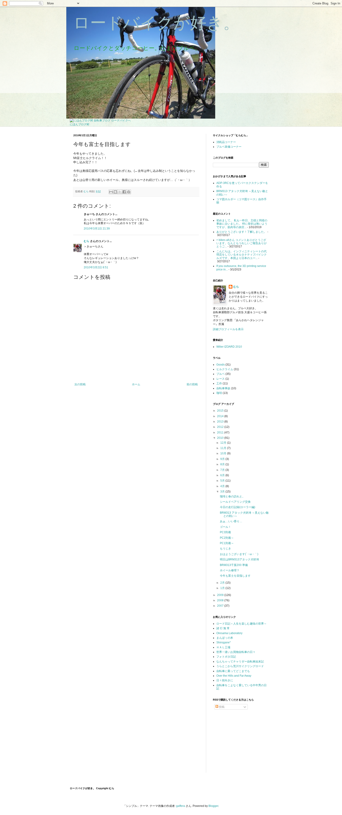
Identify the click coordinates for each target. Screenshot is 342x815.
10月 (223, 453)
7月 (222, 470)
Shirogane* (223, 642)
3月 (222, 491)
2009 (220, 595)
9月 (222, 459)
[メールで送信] (111, 192)
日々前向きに (224, 680)
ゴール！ (225, 527)
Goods (220, 364)
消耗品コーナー (226, 142)
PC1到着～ (227, 543)
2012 (220, 427)
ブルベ (220, 374)
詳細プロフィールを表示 (228, 329)
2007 (220, 605)
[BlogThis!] (115, 192)
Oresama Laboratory (229, 633)
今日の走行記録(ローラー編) (237, 507)
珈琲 (219, 393)
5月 (222, 480)
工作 (219, 383)
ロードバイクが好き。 (156, 23)
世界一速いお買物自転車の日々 (235, 652)
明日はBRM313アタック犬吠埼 (239, 559)
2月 (222, 582)
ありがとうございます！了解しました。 (241, 231)
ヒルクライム (224, 369)
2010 (220, 437)
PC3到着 (225, 532)
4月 (222, 486)
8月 (222, 464)
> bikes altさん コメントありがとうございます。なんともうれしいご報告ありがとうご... (241, 243)
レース (220, 378)
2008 (220, 600)
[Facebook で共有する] (124, 192)
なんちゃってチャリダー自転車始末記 (240, 661)
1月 (222, 588)
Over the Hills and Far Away (233, 675)
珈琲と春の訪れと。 (232, 496)
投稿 (221, 707)
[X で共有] (119, 192)
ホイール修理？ (229, 570)
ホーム (136, 384)
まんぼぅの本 (224, 637)
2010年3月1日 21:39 (97, 228)
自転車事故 (223, 388)
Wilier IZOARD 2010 (229, 346)
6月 (222, 475)
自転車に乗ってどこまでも (233, 671)
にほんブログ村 (79, 124)
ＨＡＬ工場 (223, 647)
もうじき (225, 548)
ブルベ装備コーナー (228, 146)
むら (86, 241)
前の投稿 (192, 384)
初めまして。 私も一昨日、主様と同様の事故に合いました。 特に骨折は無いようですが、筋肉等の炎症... (241, 224)
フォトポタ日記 (226, 656)
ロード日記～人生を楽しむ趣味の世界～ (241, 623)
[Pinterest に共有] (128, 192)
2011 (220, 432)
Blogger (213, 806)
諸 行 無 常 (223, 628)
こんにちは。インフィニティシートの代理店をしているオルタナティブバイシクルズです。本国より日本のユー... (241, 255)
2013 (220, 421)
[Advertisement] (236, 741)
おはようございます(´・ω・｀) (239, 554)
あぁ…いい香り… (231, 521)
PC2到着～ (227, 537)
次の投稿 (80, 384)
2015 (220, 410)
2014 (220, 416)
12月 (223, 442)
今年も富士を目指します (235, 575)
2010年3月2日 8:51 (96, 267)
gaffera (180, 806)
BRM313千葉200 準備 (234, 565)
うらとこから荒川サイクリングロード (240, 666)
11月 (223, 448)
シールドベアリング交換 (235, 501)
